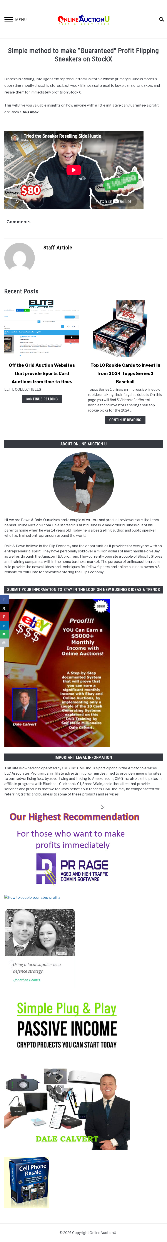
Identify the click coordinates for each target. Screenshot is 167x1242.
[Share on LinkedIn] (4, 625)
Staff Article (57, 248)
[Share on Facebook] (4, 599)
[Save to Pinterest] (4, 616)
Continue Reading (42, 399)
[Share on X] (4, 608)
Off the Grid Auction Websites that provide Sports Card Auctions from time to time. (42, 373)
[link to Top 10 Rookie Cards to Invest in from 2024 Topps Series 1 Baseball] (125, 328)
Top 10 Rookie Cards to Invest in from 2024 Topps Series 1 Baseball (125, 373)
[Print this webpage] (4, 643)
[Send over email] (4, 634)
